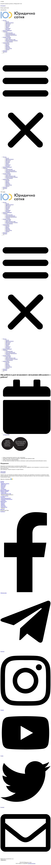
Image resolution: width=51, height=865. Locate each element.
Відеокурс (5, 50)
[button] (3, 53)
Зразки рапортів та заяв (10, 39)
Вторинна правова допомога (11, 40)
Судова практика (9, 41)
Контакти (5, 51)
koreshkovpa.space (31, 863)
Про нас (4, 20)
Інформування (6, 42)
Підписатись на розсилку (5, 858)
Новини (7, 45)
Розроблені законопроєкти (11, 35)
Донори (7, 27)
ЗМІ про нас (8, 23)
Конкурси (7, 29)
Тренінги (7, 49)
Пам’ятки (7, 43)
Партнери (7, 26)
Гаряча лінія (8, 38)
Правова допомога (7, 37)
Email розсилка (8, 48)
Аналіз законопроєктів (10, 33)
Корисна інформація (7, 30)
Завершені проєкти (9, 22)
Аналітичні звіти (9, 32)
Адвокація (7, 36)
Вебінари (7, 46)
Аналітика (5, 31)
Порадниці (7, 47)
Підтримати (8, 28)
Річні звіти (7, 24)
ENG (4, 191)
